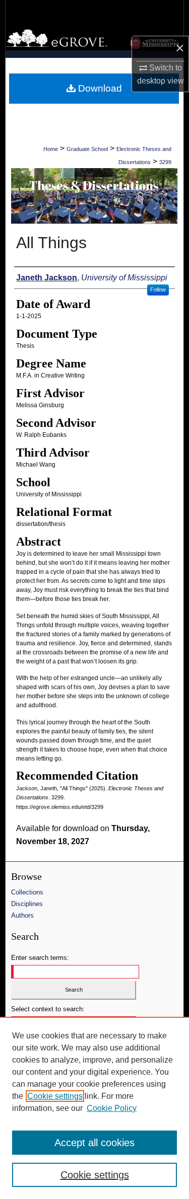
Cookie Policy (112, 1108)
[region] (94, 1108)
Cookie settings (55, 1096)
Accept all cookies (94, 1142)
